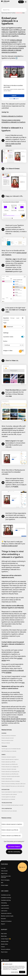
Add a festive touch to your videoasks (9, 811)
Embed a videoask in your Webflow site (10, 764)
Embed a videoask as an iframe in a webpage (11, 781)
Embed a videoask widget (7, 778)
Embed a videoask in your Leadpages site (10, 766)
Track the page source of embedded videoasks (11, 748)
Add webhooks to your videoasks (8, 799)
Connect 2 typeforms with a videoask (9, 794)
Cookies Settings (14, 972)
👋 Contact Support (14, 846)
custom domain (8, 428)
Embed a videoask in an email (7, 738)
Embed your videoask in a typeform (9, 757)
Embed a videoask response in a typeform (10, 759)
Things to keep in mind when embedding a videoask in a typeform (13, 121)
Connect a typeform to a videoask (8, 796)
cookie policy (14, 969)
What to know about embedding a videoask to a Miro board (13, 783)
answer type (20, 711)
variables (8, 672)
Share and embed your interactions (9, 735)
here (22, 683)
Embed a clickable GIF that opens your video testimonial (13, 786)
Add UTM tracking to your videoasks (9, 751)
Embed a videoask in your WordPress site (10, 774)
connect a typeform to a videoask (13, 670)
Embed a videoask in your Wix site (8, 761)
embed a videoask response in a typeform (12, 41)
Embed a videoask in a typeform (12, 116)
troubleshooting (19, 12)
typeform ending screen (9, 546)
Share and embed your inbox (7, 740)
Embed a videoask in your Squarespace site (10, 771)
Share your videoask (6, 742)
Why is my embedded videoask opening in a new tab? (12, 805)
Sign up (21, 1)
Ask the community (14, 852)
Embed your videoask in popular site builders (11, 776)
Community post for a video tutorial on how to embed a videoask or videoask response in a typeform (14, 49)
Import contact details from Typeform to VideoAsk (12, 792)
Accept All (22, 972)
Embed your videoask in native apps (9, 769)
